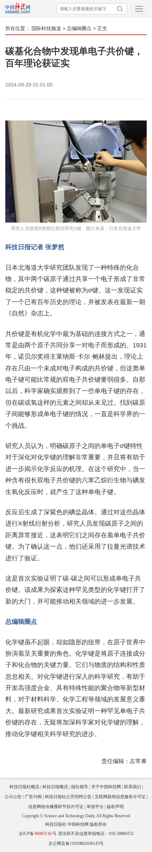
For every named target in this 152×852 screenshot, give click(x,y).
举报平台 (95, 806)
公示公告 (13, 796)
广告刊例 (33, 796)
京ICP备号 (38, 833)
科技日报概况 (55, 786)
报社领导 (79, 786)
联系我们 (132, 786)
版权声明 (115, 806)
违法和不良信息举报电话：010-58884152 (96, 833)
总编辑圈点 (79, 28)
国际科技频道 (46, 28)
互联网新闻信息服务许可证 (120, 796)
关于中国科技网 (106, 786)
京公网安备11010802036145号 (76, 843)
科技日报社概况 (24, 786)
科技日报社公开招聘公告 (68, 796)
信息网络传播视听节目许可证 (55, 806)
